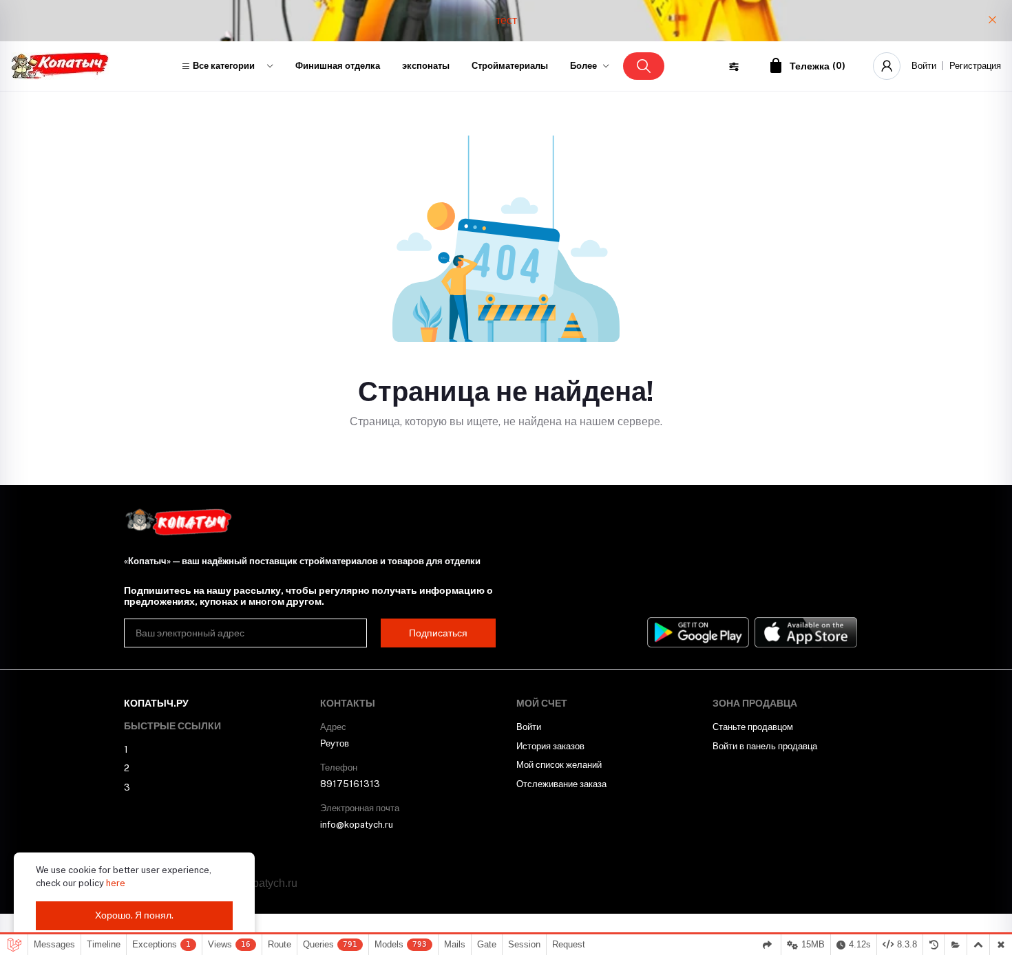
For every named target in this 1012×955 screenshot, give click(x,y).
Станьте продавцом (753, 727)
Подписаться (438, 633)
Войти (923, 66)
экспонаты (426, 66)
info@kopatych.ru (356, 824)
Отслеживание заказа (561, 784)
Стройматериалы (510, 66)
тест (506, 20)
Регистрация (975, 66)
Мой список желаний (559, 765)
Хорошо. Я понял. (134, 915)
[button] (227, 66)
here (115, 883)
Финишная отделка (337, 66)
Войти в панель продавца (765, 746)
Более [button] (583, 66)
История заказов (550, 746)
